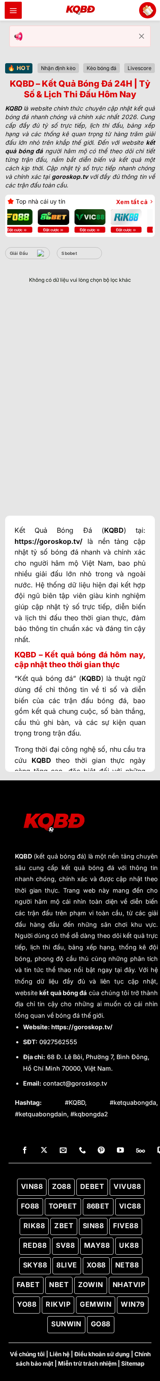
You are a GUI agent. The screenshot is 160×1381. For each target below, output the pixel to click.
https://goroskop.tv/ (82, 1027)
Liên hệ (59, 1354)
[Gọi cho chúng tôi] (82, 1150)
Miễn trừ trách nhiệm (87, 1363)
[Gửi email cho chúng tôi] (63, 1150)
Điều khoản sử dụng (102, 1354)
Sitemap (133, 1363)
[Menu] (13, 10)
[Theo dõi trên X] (44, 1150)
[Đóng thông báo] (141, 36)
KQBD (23, 856)
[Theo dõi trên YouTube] (120, 1150)
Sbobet (69, 253)
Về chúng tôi (27, 1354)
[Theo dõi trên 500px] (140, 1150)
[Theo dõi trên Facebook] (24, 1150)
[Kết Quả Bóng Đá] (80, 10)
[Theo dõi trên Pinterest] (101, 1150)
